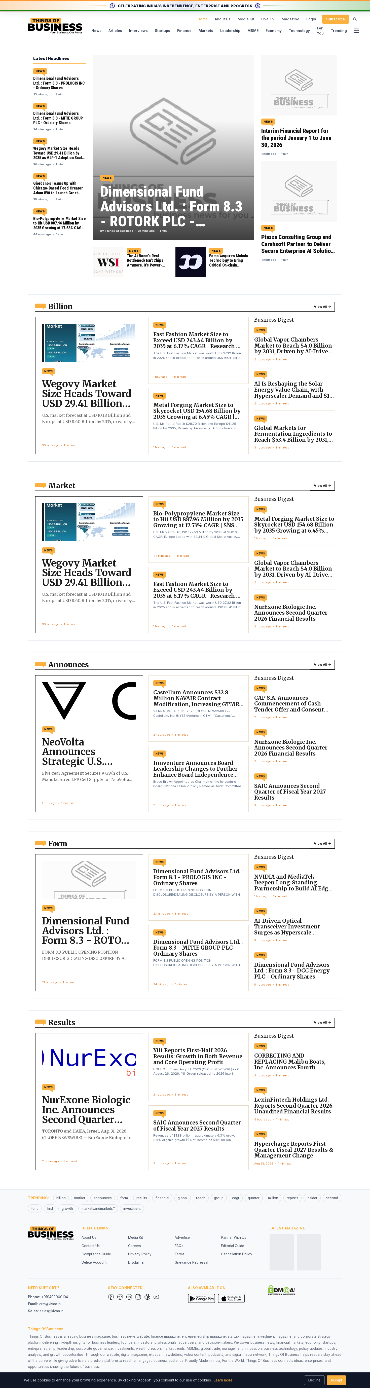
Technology (299, 30)
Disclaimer (136, 1262)
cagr (235, 1198)
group (219, 1198)
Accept (336, 1380)
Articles (115, 30)
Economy (274, 30)
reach (200, 1198)
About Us (223, 19)
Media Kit (246, 19)
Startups (162, 30)
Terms (179, 1254)
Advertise (182, 1237)
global (183, 1198)
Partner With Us (233, 1237)
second (332, 1198)
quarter (254, 1198)
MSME (252, 30)
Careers (134, 1246)
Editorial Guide (232, 1246)
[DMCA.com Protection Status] (281, 1290)
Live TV (268, 19)
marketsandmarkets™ (98, 1209)
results (141, 1198)
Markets (206, 30)
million (273, 1198)
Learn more (223, 1380)
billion (61, 1198)
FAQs (179, 1246)
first (50, 1209)
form (124, 1198)
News (96, 30)
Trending (339, 30)
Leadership (230, 30)
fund (35, 1209)
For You (320, 30)
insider (312, 1198)
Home (203, 19)
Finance (184, 30)
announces (103, 1198)
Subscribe (335, 19)
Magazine (290, 19)
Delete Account (94, 1262)
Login (311, 19)
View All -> (322, 307)
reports (292, 1198)
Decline (314, 1380)
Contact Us (91, 1246)
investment (132, 1209)
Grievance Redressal (191, 1262)
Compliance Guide (96, 1254)
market (79, 1198)
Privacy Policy (140, 1254)
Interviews (138, 30)
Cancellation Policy (236, 1254)
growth (67, 1209)
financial (162, 1198)
